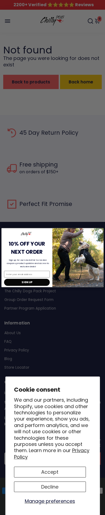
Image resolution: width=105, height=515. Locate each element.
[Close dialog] (100, 231)
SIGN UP (27, 282)
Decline (49, 486)
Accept (49, 472)
